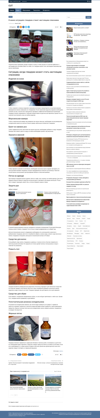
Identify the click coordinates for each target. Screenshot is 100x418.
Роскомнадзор (70, 243)
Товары (83, 243)
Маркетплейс (86, 231)
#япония (78, 218)
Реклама (81, 241)
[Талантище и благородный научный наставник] (69, 54)
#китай (73, 216)
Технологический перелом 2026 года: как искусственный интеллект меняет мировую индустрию (77, 118)
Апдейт (79, 226)
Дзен (73, 228)
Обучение (69, 236)
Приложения (79, 238)
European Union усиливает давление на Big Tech (78, 182)
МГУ (81, 231)
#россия (69, 218)
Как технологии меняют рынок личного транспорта (78, 75)
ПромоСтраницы (70, 241)
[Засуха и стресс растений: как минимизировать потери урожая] (40, 194)
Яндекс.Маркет (70, 248)
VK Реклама (69, 223)
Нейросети (87, 233)
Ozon (76, 221)
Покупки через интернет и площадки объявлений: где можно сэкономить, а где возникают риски (77, 67)
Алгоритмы (69, 226)
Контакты (24, 1)
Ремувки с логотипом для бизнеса (74, 175)
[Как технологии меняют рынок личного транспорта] (12, 194)
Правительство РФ (71, 238)
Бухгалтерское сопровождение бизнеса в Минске (78, 168)
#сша (73, 218)
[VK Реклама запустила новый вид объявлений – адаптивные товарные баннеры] (69, 35)
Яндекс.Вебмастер (71, 246)
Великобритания (86, 226)
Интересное (46, 10)
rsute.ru (61, 351)
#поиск (84, 216)
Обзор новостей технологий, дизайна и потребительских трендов (81, 48)
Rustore (81, 221)
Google (88, 218)
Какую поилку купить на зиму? (81, 27)
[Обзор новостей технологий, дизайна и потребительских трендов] (69, 48)
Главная (11, 10)
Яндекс (88, 243)
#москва (79, 216)
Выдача (68, 228)
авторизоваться (35, 406)
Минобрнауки (70, 233)
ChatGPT (83, 218)
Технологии (36, 10)
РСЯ (76, 241)
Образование (26, 10)
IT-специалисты (70, 221)
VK (85, 221)
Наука (17, 10)
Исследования (70, 231)
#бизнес (69, 216)
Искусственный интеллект (81, 228)
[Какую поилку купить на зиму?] (69, 29)
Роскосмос (77, 243)
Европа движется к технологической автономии (78, 197)
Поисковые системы (77, 236)
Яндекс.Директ (80, 246)
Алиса (74, 226)
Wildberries (76, 223)
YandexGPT (82, 223)
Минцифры (77, 233)
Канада (76, 231)
